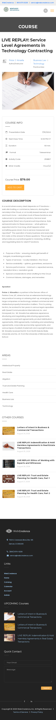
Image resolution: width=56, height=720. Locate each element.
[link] (12, 9)
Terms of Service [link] (20, 712)
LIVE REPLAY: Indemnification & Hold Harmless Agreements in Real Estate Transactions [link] (36, 638)
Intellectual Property (11, 365)
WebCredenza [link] (10, 573)
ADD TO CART (15, 187)
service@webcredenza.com (21, 555)
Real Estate (7, 372)
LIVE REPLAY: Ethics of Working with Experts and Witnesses (36, 461)
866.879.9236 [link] (22, 2)
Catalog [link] (8, 582)
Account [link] (8, 591)
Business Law (40, 60)
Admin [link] (7, 595)
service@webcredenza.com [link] (42, 2)
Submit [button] (46, 688)
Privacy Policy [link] (37, 712)
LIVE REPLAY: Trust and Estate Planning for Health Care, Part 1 (33, 476)
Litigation (6, 379)
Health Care (7, 392)
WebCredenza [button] (8, 2)
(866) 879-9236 (16, 551)
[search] (45, 10)
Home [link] (6, 578)
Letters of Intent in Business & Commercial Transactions (33, 428)
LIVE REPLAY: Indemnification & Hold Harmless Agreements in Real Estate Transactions (36, 445)
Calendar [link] (8, 586)
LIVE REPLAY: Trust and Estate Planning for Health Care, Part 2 (33, 491)
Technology (38, 63)
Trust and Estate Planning (13, 385)
